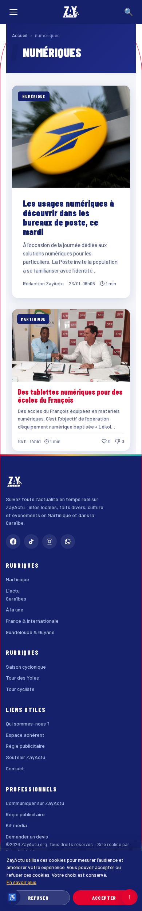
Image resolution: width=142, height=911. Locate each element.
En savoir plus (21, 882)
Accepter (104, 898)
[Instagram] (49, 541)
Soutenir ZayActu (25, 757)
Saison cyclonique (26, 667)
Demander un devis (27, 836)
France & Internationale (32, 621)
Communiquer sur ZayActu (35, 803)
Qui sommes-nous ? (28, 723)
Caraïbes (16, 598)
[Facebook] (13, 541)
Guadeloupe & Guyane (30, 632)
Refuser (38, 898)
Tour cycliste (20, 689)
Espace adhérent (25, 735)
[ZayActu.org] (71, 12)
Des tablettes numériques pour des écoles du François (70, 395)
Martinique (17, 579)
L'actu (13, 590)
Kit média (16, 825)
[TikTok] (31, 541)
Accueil (19, 35)
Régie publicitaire (25, 746)
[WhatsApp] (67, 541)
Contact (15, 768)
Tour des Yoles (22, 678)
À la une (14, 609)
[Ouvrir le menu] (13, 12)
